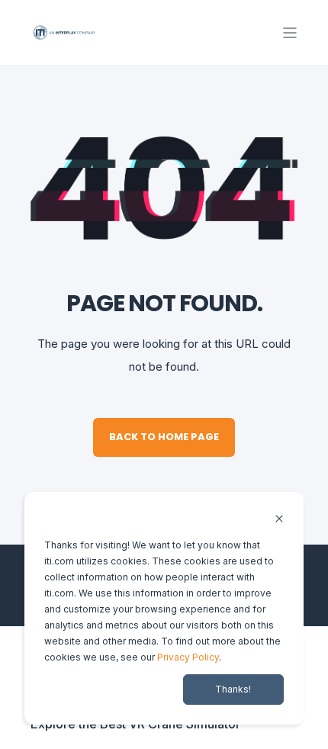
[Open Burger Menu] (290, 33)
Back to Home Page (164, 436)
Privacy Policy (188, 657)
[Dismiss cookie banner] (279, 520)
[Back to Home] (65, 31)
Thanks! (233, 689)
